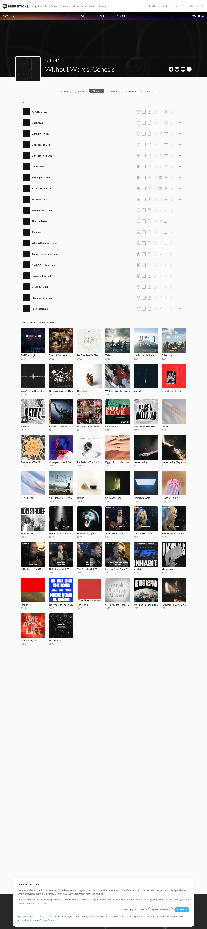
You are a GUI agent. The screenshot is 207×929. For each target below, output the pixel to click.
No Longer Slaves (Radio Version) (61, 390)
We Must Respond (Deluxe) (146, 604)
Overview (64, 90)
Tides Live (167, 355)
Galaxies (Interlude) (42, 275)
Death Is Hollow (170, 497)
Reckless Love (39, 199)
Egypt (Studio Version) (117, 462)
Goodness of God (41, 144)
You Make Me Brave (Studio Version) (61, 497)
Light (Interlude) (40, 133)
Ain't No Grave (40, 111)
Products (42, 6)
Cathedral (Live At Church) (174, 604)
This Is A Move (39, 221)
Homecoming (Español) (174, 462)
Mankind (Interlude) (42, 297)
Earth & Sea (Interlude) (44, 264)
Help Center (192, 6)
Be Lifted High (28, 355)
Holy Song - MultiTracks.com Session (61, 569)
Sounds (64, 6)
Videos (113, 90)
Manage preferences (134, 909)
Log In (165, 6)
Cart (177, 6)
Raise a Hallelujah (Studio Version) (146, 426)
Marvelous (167, 569)
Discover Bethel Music (88, 426)
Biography (130, 90)
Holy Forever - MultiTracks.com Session (174, 533)
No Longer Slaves (41, 177)
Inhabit (137, 569)
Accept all (182, 909)
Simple (80, 497)
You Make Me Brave (144, 355)
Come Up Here (113, 497)
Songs (54, 6)
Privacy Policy (46, 920)
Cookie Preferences (27, 903)
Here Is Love (111, 426)
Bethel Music (57, 60)
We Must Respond (87, 533)
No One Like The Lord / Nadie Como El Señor (61, 604)
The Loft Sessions (58, 355)
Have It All (82, 390)
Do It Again (37, 122)
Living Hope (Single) (172, 390)
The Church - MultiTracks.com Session (146, 533)
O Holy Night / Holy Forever (117, 604)
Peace (165, 426)
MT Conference (89, 6)
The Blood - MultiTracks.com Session (89, 569)
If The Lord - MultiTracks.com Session (33, 569)
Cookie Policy (28, 920)
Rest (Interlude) (40, 308)
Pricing (75, 6)
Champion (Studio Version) (61, 462)
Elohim (24, 604)
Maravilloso (55, 640)
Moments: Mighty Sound (61, 533)
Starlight (138, 390)
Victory (25, 426)
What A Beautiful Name (44, 243)
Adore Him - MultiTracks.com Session (117, 533)
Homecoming (140, 462)
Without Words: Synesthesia (117, 390)
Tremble (36, 232)
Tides (108, 355)
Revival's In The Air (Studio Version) (89, 462)
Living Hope (38, 166)
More (102, 6)
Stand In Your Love (42, 210)
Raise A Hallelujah (41, 188)
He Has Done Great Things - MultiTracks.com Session (117, 569)
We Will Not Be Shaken (33, 390)
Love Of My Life (29, 640)
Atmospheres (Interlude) (45, 254)
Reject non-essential (160, 909)
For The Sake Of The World (89, 355)
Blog (147, 90)
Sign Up (152, 6)
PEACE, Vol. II (28, 497)
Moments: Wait (142, 497)
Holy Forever (27, 533)
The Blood (82, 604)
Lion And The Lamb (42, 155)
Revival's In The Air (31, 462)
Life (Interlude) (40, 286)
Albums (97, 90)
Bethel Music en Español (61, 426)
